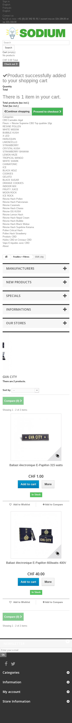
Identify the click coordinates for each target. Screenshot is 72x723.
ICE (4, 167)
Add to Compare (54, 504)
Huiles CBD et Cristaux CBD (17, 239)
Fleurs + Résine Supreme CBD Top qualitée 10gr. (27, 123)
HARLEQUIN (9, 139)
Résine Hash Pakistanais (15, 202)
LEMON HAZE (10, 154)
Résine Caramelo (11, 205)
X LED (6, 136)
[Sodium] (36, 33)
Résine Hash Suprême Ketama (18, 227)
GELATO (7, 177)
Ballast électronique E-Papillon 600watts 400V (36, 562)
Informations (18, 309)
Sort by (6, 390)
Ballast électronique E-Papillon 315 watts (36, 465)
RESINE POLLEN (12, 126)
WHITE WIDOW (11, 129)
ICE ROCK (8, 195)
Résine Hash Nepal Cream (16, 217)
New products (18, 282)
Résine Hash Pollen (13, 199)
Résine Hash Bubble (13, 221)
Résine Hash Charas (13, 208)
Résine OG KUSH (12, 211)
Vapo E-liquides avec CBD (16, 243)
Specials (13, 296)
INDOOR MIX (9, 186)
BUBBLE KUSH (11, 132)
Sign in (6, 1)
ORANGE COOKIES (13, 183)
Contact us (8, 15)
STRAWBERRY (11, 145)
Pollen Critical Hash (13, 230)
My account (11, 692)
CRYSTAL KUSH (11, 148)
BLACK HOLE (10, 170)
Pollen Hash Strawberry (14, 233)
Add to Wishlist (21, 504)
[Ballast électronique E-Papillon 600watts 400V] (36, 535)
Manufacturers (20, 268)
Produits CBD (9, 236)
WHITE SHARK (11, 161)
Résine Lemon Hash (13, 214)
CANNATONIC (10, 164)
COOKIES (8, 173)
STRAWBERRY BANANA (16, 151)
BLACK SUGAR (11, 180)
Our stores (16, 323)
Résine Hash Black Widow (16, 224)
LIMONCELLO (10, 142)
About (6, 246)
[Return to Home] (6, 257)
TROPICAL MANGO (13, 158)
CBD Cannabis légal (13, 120)
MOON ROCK (10, 192)
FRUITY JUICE (10, 189)
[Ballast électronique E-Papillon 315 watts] (36, 437)
